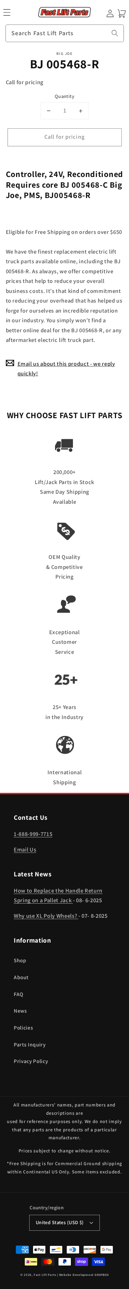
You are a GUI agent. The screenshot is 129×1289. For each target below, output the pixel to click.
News (20, 1010)
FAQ (18, 994)
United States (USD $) (60, 1222)
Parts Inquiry (30, 1044)
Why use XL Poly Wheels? (46, 915)
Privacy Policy (31, 1060)
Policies (23, 1027)
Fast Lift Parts (45, 1275)
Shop (20, 960)
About (21, 977)
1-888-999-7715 (33, 834)
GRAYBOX (102, 1275)
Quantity (65, 96)
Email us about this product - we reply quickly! (66, 368)
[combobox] (64, 33)
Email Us (25, 849)
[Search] (115, 33)
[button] (6, 12)
